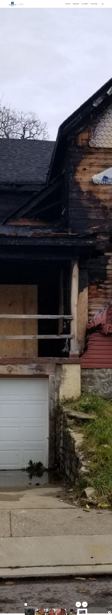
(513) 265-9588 (94, 3)
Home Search (76, 3)
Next (0, 614)
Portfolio (67, 3)
